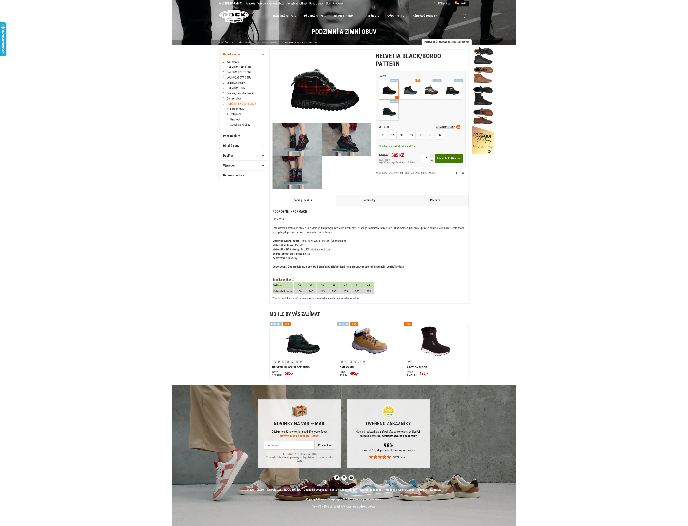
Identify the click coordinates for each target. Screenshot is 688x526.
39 (411, 135)
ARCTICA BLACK (417, 367)
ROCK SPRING (292, 489)
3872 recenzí (400, 457)
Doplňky (228, 155)
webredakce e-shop (364, 506)
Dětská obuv (231, 146)
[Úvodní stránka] (234, 16)
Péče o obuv (316, 3)
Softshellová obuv (240, 124)
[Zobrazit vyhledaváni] (465, 16)
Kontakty (250, 3)
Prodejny (338, 3)
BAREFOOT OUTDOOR (239, 72)
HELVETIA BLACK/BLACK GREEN (291, 367)
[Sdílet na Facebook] (456, 173)
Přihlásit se (325, 445)
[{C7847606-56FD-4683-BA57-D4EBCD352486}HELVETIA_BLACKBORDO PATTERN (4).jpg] (297, 139)
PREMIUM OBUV (236, 88)
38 (401, 135)
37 (392, 135)
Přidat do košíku (446, 158)
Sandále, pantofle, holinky (241, 93)
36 (382, 135)
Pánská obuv (231, 136)
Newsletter (274, 489)
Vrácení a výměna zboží (270, 3)
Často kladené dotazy (343, 489)
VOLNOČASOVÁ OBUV (239, 77)
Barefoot (235, 119)
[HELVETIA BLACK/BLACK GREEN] (301, 341)
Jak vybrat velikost (296, 3)
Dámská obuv (244, 42)
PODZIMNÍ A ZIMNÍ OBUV (268, 42)
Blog (328, 3)
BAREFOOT (233, 61)
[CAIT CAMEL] (369, 341)
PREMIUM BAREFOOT (239, 67)
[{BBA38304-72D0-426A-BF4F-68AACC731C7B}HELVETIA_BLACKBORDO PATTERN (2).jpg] (346, 139)
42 (439, 135)
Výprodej (229, 165)
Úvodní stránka (226, 42)
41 (430, 135)
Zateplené (236, 114)
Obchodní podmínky (315, 489)
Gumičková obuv (236, 82)
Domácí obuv (234, 98)
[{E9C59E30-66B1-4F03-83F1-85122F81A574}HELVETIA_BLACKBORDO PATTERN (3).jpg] (297, 172)
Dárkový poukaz (233, 175)
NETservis (327, 506)
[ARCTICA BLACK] (436, 341)
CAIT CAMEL (347, 367)
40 (420, 135)
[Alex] (483, 100)
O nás (250, 489)
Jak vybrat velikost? (445, 126)
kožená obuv (237, 109)
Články (260, 489)
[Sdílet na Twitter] (463, 173)
